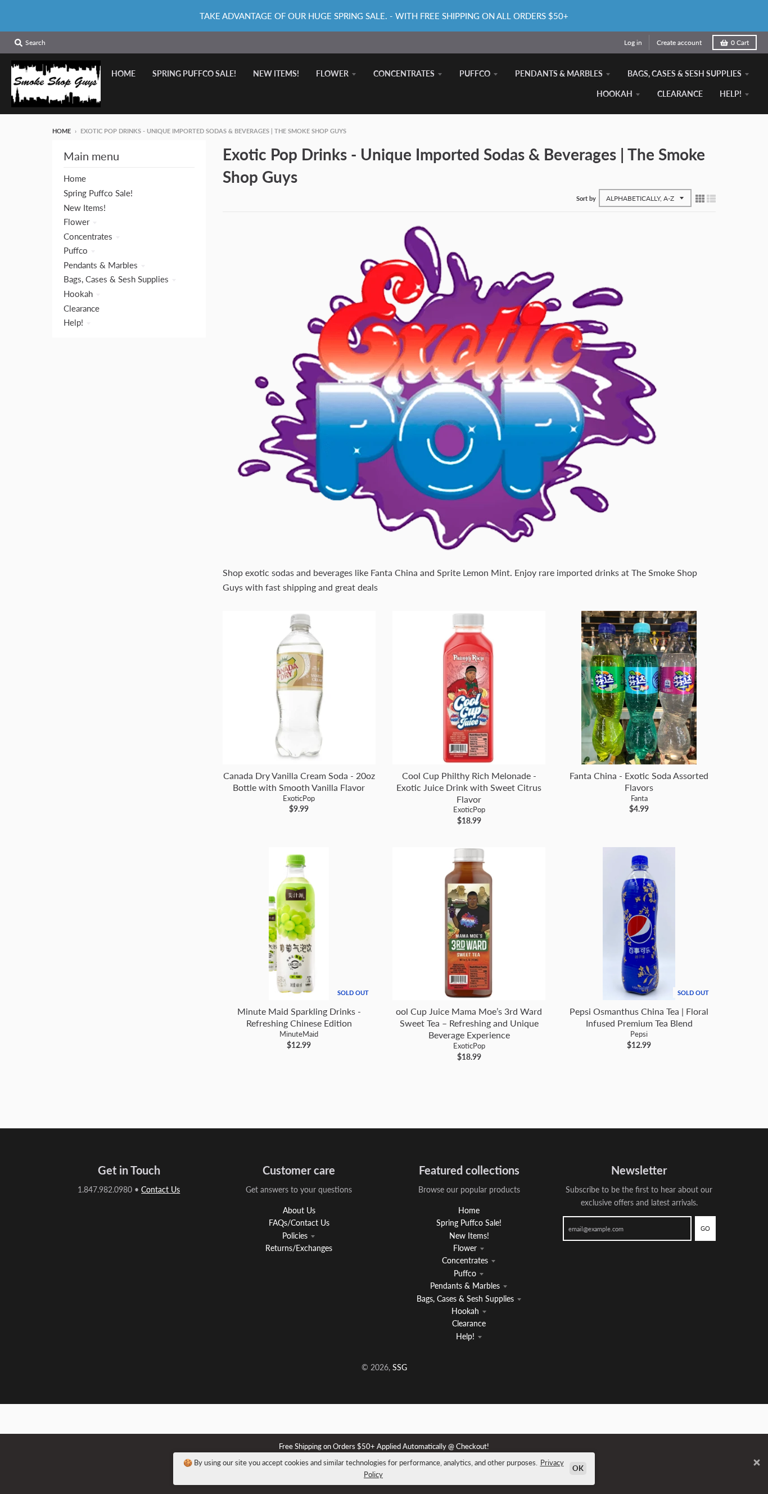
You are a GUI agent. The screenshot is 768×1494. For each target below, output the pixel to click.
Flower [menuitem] (332, 73)
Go (705, 1228)
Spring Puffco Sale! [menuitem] (194, 73)
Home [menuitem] (123, 73)
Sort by (586, 198)
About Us (299, 1210)
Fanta (639, 798)
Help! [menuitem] (731, 93)
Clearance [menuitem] (680, 93)
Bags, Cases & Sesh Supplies (116, 279)
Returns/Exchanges (298, 1248)
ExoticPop (299, 798)
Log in (633, 42)
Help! (73, 322)
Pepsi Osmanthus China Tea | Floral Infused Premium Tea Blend (639, 1017)
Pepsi (639, 1033)
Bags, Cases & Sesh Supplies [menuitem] (684, 73)
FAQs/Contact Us (299, 1222)
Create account (679, 42)
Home (61, 130)
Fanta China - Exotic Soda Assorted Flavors (639, 781)
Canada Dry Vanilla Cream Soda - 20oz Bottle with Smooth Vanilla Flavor (299, 781)
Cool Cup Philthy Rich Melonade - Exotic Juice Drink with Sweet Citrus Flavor (468, 787)
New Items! (85, 207)
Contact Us (160, 1189)
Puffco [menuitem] (474, 73)
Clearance (82, 308)
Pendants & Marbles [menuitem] (559, 73)
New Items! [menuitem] (276, 73)
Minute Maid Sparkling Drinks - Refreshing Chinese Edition (299, 1017)
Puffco (76, 250)
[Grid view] (699, 198)
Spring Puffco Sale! (98, 193)
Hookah (78, 294)
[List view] (711, 198)
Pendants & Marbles (101, 265)
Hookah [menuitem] (615, 93)
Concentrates (88, 236)
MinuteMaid (298, 1033)
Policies (295, 1235)
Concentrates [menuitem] (404, 73)
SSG (399, 1367)
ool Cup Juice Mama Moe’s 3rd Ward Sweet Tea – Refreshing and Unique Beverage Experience (469, 1023)
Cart (740, 42)
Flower (76, 222)
